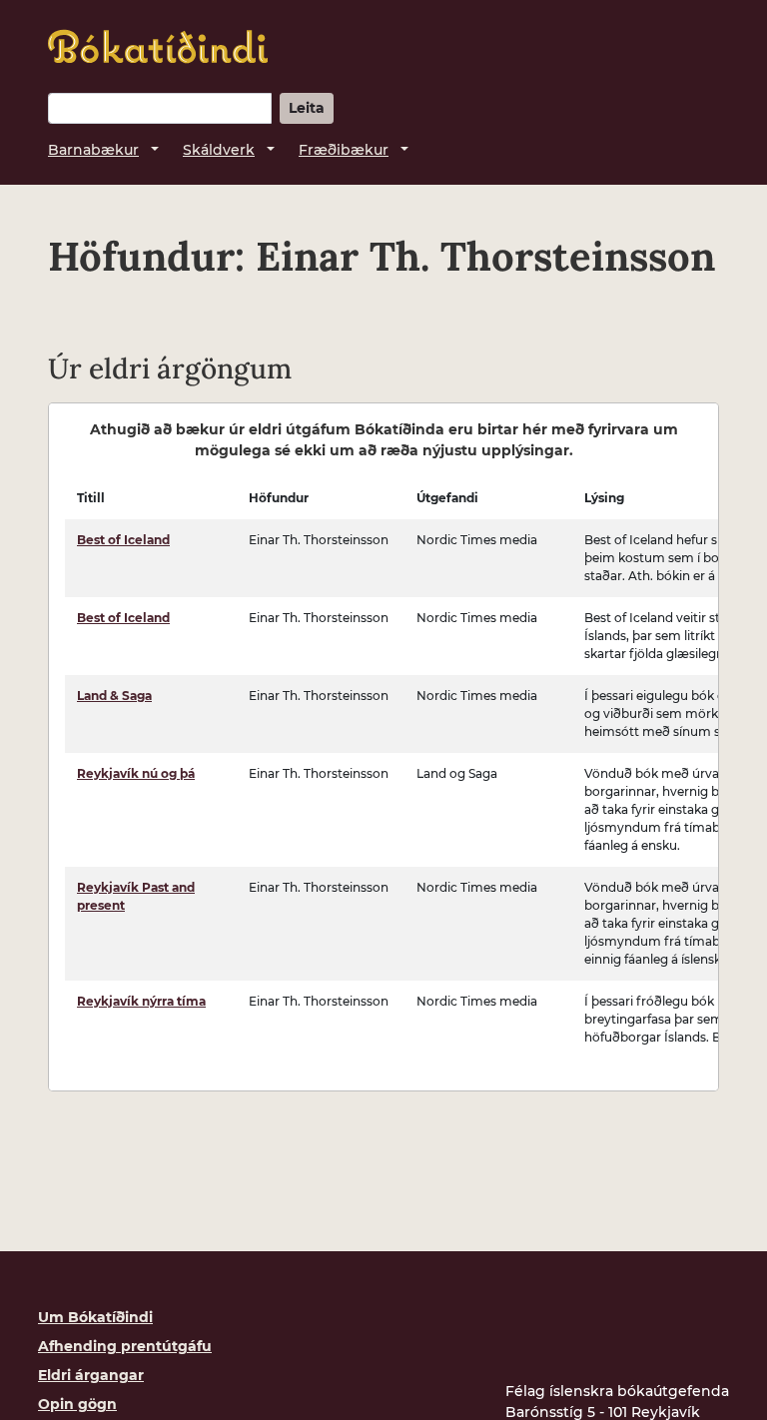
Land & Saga (114, 695)
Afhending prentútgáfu (125, 1346)
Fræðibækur (343, 150)
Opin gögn (77, 1404)
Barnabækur (93, 150)
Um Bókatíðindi (95, 1317)
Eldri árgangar (91, 1375)
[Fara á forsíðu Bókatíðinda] (158, 46)
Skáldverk (219, 150)
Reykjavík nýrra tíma (141, 1001)
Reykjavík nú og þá (136, 773)
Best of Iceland (123, 539)
